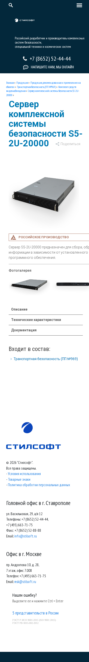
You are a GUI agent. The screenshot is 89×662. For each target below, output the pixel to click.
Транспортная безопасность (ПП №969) (36, 87)
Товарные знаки (19, 479)
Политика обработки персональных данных (39, 484)
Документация (24, 330)
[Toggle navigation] (78, 5)
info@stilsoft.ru (25, 536)
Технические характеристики (36, 320)
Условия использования (24, 473)
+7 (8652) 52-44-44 (50, 58)
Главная (10, 82)
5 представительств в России (35, 613)
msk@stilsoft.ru (25, 581)
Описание (19, 309)
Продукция (22, 82)
